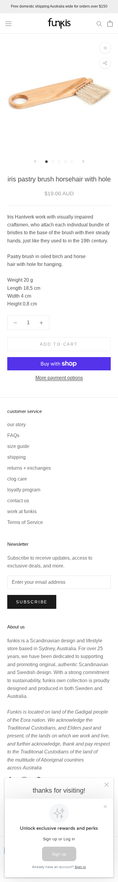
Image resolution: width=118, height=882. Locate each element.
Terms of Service (25, 522)
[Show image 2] (52, 161)
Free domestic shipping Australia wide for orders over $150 (59, 6)
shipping (16, 457)
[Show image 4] (65, 161)
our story (16, 424)
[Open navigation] (8, 23)
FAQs (13, 435)
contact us (18, 500)
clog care (17, 478)
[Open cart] (110, 24)
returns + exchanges (29, 468)
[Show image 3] (59, 161)
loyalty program (23, 489)
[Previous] (35, 161)
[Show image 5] (71, 161)
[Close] (106, 784)
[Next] (83, 161)
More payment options (59, 377)
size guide (18, 446)
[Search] (99, 23)
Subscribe (32, 601)
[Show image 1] (46, 161)
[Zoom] (105, 48)
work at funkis (22, 511)
